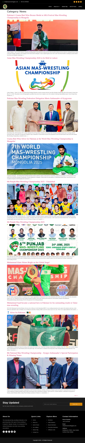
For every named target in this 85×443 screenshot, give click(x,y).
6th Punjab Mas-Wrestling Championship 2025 (25, 222)
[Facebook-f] (4, 432)
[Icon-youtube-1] (76, 2)
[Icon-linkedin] (12, 432)
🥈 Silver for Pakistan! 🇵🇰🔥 (19, 312)
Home (50, 6)
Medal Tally (65, 6)
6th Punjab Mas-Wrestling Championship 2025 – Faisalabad (31, 181)
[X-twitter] (81, 2)
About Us (56, 6)
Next (76, 395)
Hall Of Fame (73, 6)
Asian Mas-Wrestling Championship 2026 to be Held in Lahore (32, 58)
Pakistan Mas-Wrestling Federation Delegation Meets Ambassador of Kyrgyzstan (39, 98)
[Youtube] (15, 432)
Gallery (80, 6)
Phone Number (67, 419)
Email (64, 424)
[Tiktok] (9, 432)
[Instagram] (79, 2)
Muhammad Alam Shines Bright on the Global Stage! (28, 262)
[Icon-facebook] (74, 2)
